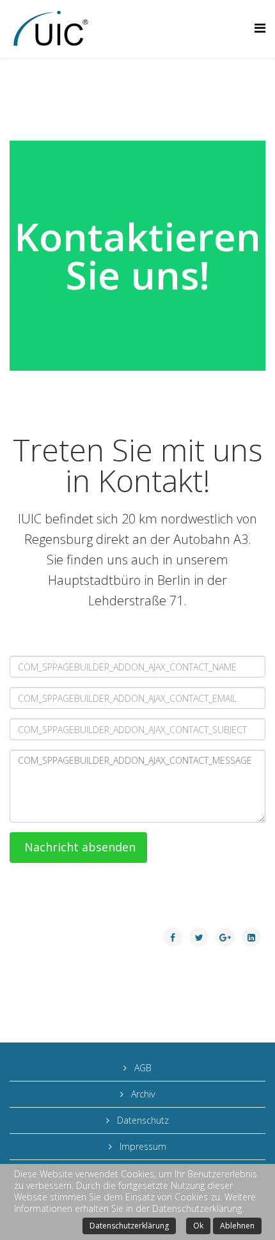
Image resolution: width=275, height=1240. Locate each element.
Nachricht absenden (78, 847)
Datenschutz (141, 1120)
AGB (142, 1068)
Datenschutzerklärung (129, 1225)
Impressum (141, 1146)
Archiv (142, 1094)
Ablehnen (237, 1225)
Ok (198, 1225)
